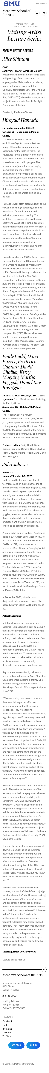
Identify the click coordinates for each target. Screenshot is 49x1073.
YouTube (6, 1036)
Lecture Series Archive (13, 959)
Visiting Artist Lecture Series (19, 951)
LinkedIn (6, 1032)
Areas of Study (22, 24)
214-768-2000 (9, 995)
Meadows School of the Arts (16, 13)
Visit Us (33, 1045)
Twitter (6, 1025)
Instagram (7, 1028)
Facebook (7, 1021)
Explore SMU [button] (41, 3)
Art (32, 24)
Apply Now (16, 1045)
